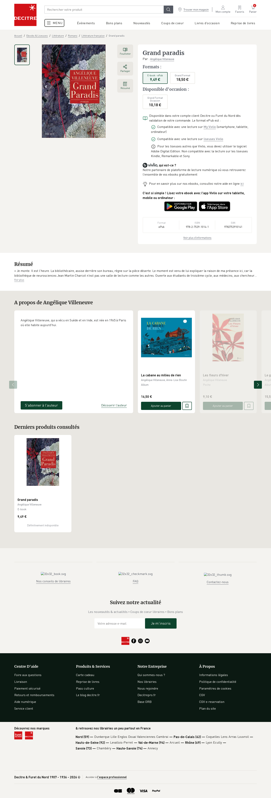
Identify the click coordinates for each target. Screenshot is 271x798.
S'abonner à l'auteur (41, 405)
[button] (135, 273)
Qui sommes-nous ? (151, 675)
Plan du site (207, 708)
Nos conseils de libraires (53, 581)
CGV (202, 695)
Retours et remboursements (34, 695)
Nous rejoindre (147, 688)
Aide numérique (25, 702)
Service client (23, 708)
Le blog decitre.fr (88, 695)
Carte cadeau (85, 675)
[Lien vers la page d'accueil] (25, 15)
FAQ (135, 581)
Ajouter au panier (161, 405)
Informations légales (213, 675)
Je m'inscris (161, 623)
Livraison (20, 682)
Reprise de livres (87, 682)
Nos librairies (147, 682)
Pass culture (85, 688)
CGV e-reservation (211, 702)
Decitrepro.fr (146, 695)
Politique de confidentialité (217, 682)
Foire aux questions (27, 675)
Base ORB (144, 702)
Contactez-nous (218, 582)
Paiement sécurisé (27, 688)
